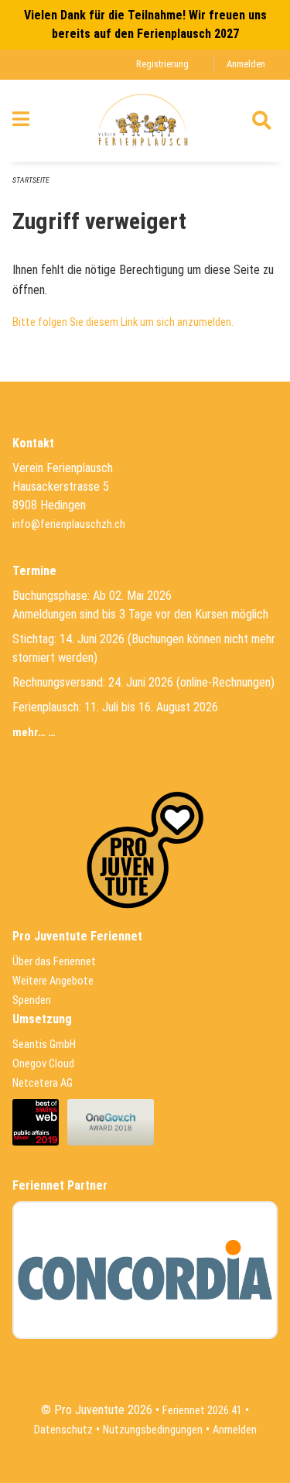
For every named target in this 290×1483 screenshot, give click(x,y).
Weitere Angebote (53, 981)
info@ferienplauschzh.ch (68, 524)
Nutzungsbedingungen (153, 1430)
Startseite (30, 180)
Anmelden (246, 64)
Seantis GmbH (44, 1044)
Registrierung (162, 64)
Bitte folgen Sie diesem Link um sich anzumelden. (123, 322)
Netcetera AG (42, 1083)
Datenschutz (63, 1430)
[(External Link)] (39, 1122)
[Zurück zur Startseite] (145, 120)
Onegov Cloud (43, 1063)
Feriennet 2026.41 (202, 1410)
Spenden (31, 1000)
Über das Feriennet (54, 961)
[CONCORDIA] (145, 1270)
